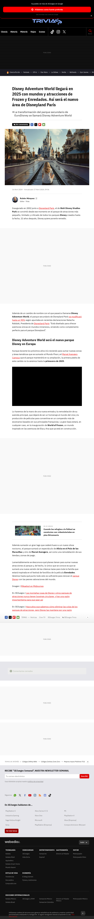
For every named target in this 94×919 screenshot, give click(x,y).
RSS (40, 795)
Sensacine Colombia (46, 902)
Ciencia (4, 31)
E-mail (43, 124)
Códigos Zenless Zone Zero (50, 762)
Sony (7, 825)
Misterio (24, 31)
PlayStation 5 (11, 811)
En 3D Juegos (48, 526)
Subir (82, 842)
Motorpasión (77, 854)
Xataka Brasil (10, 902)
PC (65, 811)
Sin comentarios (22, 124)
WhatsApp (15, 795)
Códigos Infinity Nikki (29, 762)
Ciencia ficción (15, 72)
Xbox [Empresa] (70, 820)
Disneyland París (46, 208)
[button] (28, 198)
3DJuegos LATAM (28, 899)
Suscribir (84, 776)
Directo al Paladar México (62, 900)
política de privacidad (35, 782)
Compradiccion (11, 883)
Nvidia (64, 72)
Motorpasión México (80, 899)
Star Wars (44, 72)
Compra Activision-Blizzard (74, 825)
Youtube (30, 795)
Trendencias (10, 877)
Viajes (33, 31)
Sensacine (43, 854)
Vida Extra (26, 857)
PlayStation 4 (69, 815)
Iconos (42, 31)
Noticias (33, 617)
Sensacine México (45, 899)
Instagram (58, 32)
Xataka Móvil (10, 857)
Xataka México (11, 899)
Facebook (31, 124)
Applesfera (9, 861)
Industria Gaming (12, 815)
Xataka (8, 854)
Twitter (64, 32)
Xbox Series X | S (41, 811)
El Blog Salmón (27, 877)
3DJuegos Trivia (47, 19)
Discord (45, 795)
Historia (13, 31)
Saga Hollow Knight (13, 820)
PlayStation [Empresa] (43, 825)
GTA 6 (35, 72)
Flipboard (39, 124)
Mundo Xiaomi (11, 867)
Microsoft (38, 820)
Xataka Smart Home (13, 864)
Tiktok (52, 32)
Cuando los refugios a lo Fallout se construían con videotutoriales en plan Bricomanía (59, 532)
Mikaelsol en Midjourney (32, 586)
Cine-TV (42, 617)
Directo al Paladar (62, 854)
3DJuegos (25, 854)
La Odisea (54, 72)
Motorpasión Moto (79, 857)
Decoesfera (10, 880)
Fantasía (26, 72)
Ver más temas (11, 831)
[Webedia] (12, 841)
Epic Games (84, 72)
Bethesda (73, 72)
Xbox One (38, 815)
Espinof (42, 857)
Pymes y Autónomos (29, 880)
